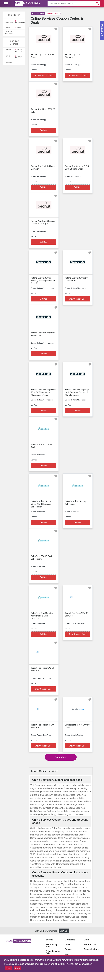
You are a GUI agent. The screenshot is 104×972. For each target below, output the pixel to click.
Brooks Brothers (18, 50)
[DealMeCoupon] (18, 942)
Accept (9, 968)
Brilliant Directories (9, 33)
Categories (40, 13)
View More (61, 757)
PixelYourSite (20, 23)
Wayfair (9, 56)
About (67, 944)
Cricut (8, 50)
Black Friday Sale (51, 945)
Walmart (9, 62)
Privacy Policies (91, 949)
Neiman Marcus (18, 57)
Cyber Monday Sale (53, 952)
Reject (17, 968)
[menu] (6, 4)
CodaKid (9, 27)
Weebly (19, 27)
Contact (68, 949)
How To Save (102, 30)
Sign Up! (64, 930)
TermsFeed (9, 23)
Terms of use (90, 944)
